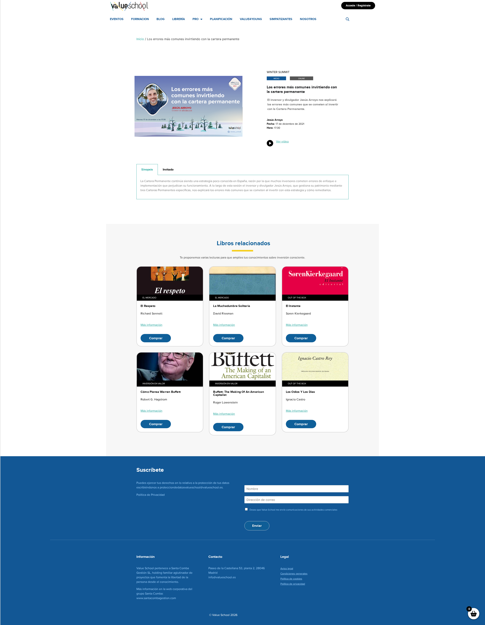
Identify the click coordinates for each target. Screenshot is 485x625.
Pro (195, 19)
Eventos (117, 19)
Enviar (257, 525)
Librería (178, 19)
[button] (347, 19)
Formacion (140, 19)
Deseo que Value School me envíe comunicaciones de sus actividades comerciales (293, 509)
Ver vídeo (282, 141)
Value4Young (251, 19)
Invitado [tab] (168, 169)
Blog (160, 19)
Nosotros (308, 19)
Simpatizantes (281, 19)
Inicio (140, 39)
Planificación (221, 19)
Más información (151, 325)
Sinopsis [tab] (147, 169)
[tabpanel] (242, 187)
